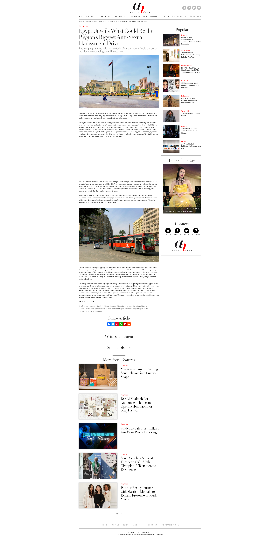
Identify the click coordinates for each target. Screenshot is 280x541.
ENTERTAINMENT (151, 16)
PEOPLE (119, 16)
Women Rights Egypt (134, 306)
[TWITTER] (186, 230)
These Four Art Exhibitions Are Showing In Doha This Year (190, 55)
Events (183, 141)
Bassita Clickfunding (87, 308)
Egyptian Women (86, 311)
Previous (166, 189)
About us (138, 525)
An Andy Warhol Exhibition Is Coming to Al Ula (191, 146)
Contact (152, 525)
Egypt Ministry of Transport (129, 308)
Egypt (81, 306)
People (86, 21)
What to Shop (186, 111)
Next (198, 189)
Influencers (185, 96)
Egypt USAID (143, 308)
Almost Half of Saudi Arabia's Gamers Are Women (189, 131)
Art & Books (185, 50)
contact (179, 16)
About (167, 16)
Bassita (144, 306)
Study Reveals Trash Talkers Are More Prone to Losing (140, 430)
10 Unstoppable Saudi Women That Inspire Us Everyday (190, 85)
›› (121, 514)
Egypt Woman (97, 311)
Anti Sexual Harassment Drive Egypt (114, 306)
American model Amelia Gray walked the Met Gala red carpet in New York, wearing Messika (182, 210)
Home (82, 16)
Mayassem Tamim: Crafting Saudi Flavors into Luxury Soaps (139, 373)
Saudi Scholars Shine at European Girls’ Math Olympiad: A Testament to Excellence (138, 464)
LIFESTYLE (132, 16)
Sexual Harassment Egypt (92, 306)
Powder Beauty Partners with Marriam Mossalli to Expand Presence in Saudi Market (139, 493)
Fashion (105, 16)
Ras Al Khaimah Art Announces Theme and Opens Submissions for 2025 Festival (136, 404)
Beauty (92, 16)
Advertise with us (171, 525)
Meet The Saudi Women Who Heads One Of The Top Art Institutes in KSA (190, 70)
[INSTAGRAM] (196, 230)
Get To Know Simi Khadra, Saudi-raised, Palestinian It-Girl (189, 100)
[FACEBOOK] (177, 230)
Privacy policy (120, 525)
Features (93, 21)
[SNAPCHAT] (168, 230)
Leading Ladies (186, 65)
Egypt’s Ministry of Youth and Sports (107, 308)
